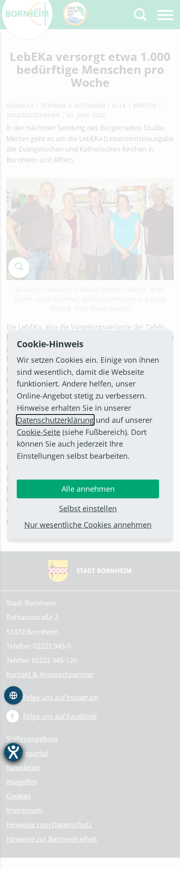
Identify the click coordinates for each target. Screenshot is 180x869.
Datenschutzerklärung (55, 420)
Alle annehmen (88, 489)
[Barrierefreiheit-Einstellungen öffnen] (13, 752)
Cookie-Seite (38, 432)
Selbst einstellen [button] (88, 508)
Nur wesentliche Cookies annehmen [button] (88, 525)
